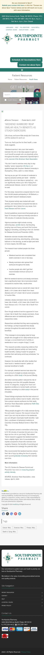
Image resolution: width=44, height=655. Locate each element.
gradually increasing (21, 456)
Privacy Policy (6, 605)
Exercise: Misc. (19, 528)
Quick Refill (35, 27)
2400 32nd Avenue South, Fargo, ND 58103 (17, 16)
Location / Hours (11, 30)
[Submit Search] (37, 94)
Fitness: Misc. (31, 528)
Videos (24, 100)
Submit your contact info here (13, 5)
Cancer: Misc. (7, 528)
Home (10, 79)
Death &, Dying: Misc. (9, 532)
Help (16, 27)
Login (32, 30)
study (20, 375)
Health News (12, 100)
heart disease (9, 208)
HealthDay (16, 504)
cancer (23, 208)
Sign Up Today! (24, 30)
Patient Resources (20, 79)
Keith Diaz (35, 404)
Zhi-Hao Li (26, 166)
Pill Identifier (24, 27)
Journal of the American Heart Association (23, 159)
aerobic (18, 225)
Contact (4, 595)
